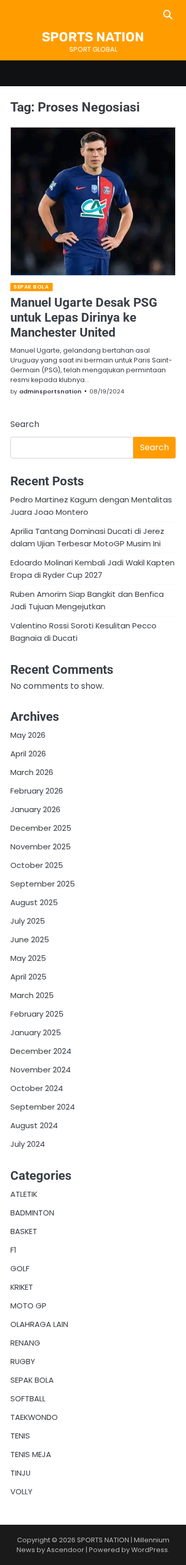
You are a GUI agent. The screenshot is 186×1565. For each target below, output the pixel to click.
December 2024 (40, 1051)
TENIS (20, 1435)
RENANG (25, 1342)
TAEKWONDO (34, 1417)
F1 (13, 1249)
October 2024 (36, 1088)
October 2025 (36, 865)
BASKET (23, 1231)
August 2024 (34, 1125)
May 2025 (28, 958)
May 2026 (27, 735)
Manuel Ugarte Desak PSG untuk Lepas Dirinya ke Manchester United (83, 317)
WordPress (149, 1549)
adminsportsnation (50, 391)
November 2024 (40, 1069)
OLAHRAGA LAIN (39, 1324)
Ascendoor (65, 1549)
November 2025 (40, 846)
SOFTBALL (27, 1398)
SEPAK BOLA (31, 286)
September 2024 (42, 1106)
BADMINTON (32, 1212)
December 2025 (40, 828)
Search (24, 424)
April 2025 (28, 976)
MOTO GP (28, 1305)
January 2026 (35, 809)
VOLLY (21, 1491)
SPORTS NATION (93, 36)
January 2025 (35, 1032)
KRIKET (21, 1287)
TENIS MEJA (30, 1454)
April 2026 (28, 753)
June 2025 (29, 939)
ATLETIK (23, 1194)
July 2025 (27, 920)
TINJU (20, 1472)
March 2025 (32, 995)
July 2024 (27, 1144)
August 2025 (34, 902)
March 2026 (31, 772)
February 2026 (36, 790)
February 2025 (37, 1013)
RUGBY (22, 1361)
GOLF (19, 1268)
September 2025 (42, 883)
